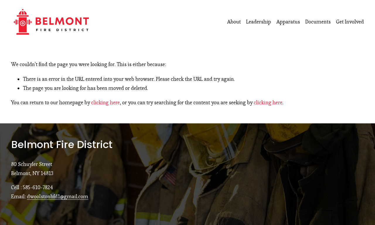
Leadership (258, 22)
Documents (318, 22)
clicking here (105, 102)
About (234, 22)
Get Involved (350, 22)
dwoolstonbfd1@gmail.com (57, 196)
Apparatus (288, 22)
